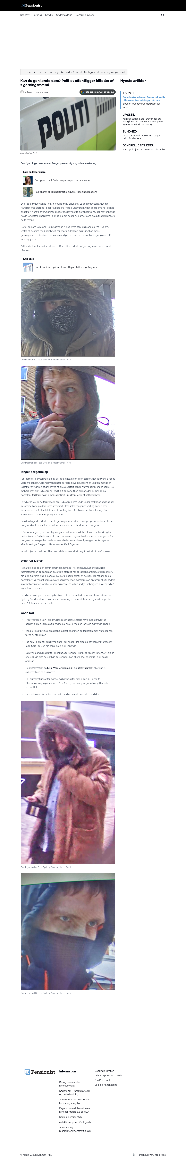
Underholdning (64, 15)
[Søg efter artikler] (163, 15)
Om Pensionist (102, 1080)
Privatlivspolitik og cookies (109, 1075)
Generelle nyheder (85, 15)
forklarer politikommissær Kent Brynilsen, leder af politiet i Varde (66, 495)
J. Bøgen (29, 92)
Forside (27, 72)
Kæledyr (24, 15)
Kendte (49, 15)
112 (39, 72)
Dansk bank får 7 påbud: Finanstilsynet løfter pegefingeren (66, 267)
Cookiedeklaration (104, 1071)
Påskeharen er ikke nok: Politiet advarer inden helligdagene (66, 192)
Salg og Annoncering (106, 1084)
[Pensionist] (93, 5)
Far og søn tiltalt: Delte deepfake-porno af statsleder (62, 180)
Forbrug (37, 15)
